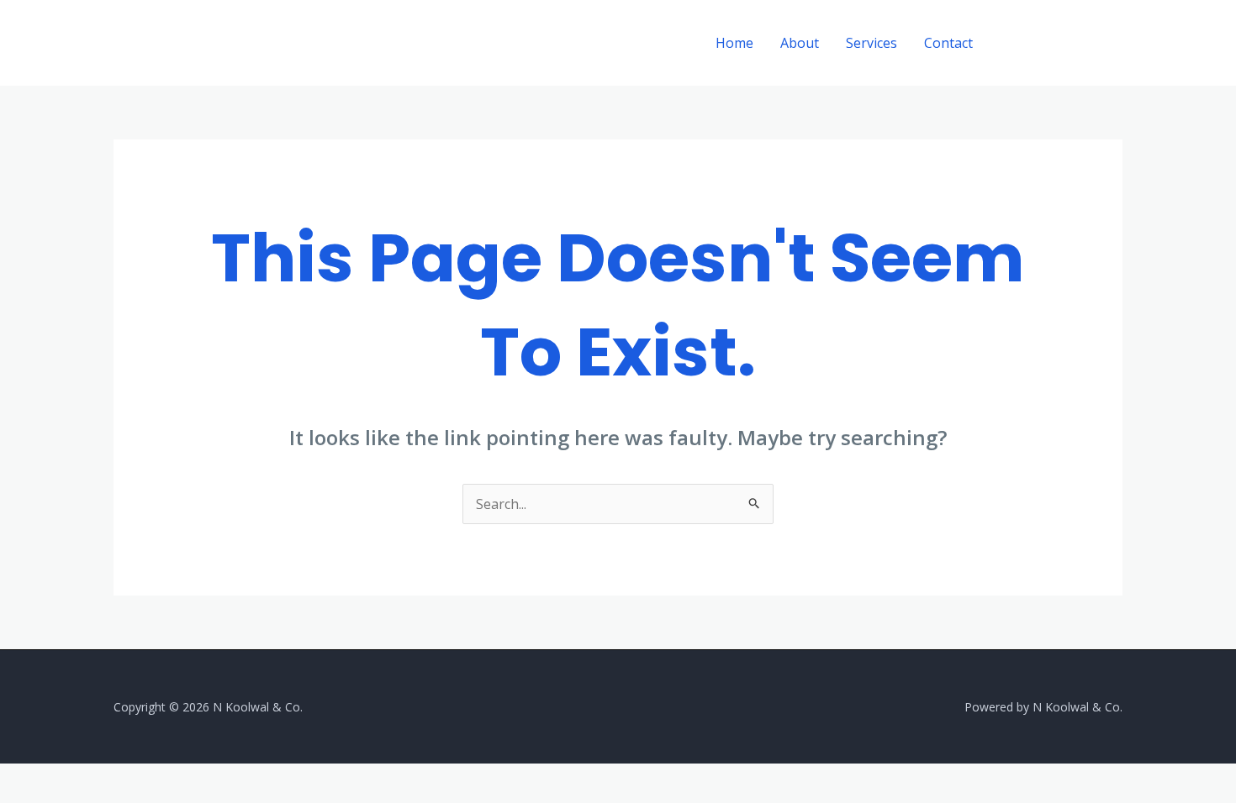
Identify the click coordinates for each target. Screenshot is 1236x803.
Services (871, 43)
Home (734, 43)
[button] (1062, 43)
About (799, 43)
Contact (948, 43)
